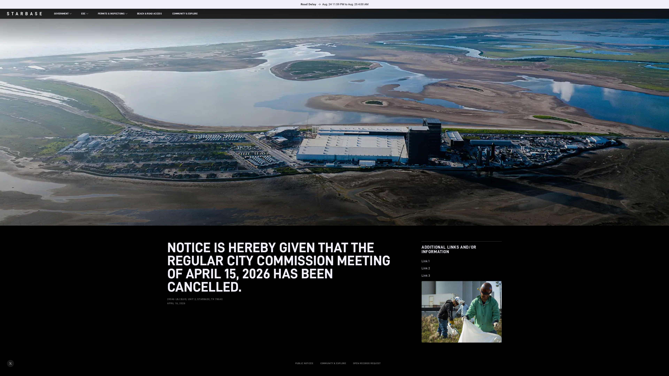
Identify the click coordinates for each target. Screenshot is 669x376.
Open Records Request (367, 363)
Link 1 (426, 261)
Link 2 (426, 268)
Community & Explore (185, 13)
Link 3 (426, 275)
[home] (28, 14)
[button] (62, 14)
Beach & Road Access (149, 13)
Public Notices (304, 363)
